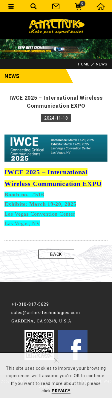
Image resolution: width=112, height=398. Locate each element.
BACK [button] (56, 254)
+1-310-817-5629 (30, 304)
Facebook (73, 345)
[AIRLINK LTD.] (56, 25)
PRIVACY (61, 390)
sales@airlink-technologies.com (45, 312)
